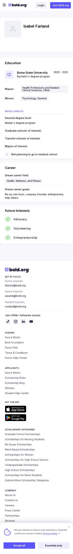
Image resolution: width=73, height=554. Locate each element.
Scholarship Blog (15, 382)
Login (41, 5)
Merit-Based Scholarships (20, 449)
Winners (10, 388)
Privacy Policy (50, 533)
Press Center (12, 510)
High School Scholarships (20, 470)
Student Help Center (17, 393)
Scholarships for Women (19, 454)
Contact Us (11, 500)
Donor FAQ (11, 347)
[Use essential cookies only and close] (69, 527)
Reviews (10, 520)
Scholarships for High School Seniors (26, 459)
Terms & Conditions (16, 352)
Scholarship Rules (15, 377)
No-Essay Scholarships (18, 444)
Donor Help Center (16, 357)
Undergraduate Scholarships (21, 464)
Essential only (53, 545)
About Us (10, 495)
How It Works (12, 337)
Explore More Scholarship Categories (27, 480)
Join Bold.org (60, 5)
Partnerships (12, 515)
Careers (9, 505)
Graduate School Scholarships (22, 434)
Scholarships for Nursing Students (24, 439)
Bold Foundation (14, 342)
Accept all (19, 545)
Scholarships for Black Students (23, 475)
